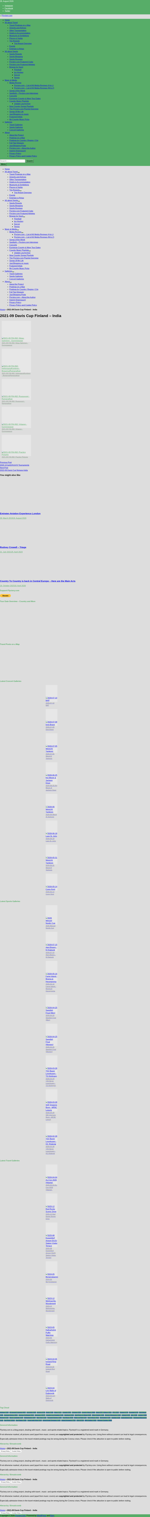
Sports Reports (15, 54)
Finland (124, 1412)
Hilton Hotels (98, 1415)
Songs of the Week (17, 91)
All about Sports (11, 51)
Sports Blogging (16, 57)
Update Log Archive (22, 104)
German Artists (11, 1415)
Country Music (88, 1412)
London (142, 1415)
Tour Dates (21, 1420)
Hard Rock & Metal (83, 1415)
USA (80, 1420)
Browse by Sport (16, 67)
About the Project (16, 135)
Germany (40, 1415)
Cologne (76, 1412)
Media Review (15, 83)
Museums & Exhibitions (19, 36)
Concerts (13, 96)
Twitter (7, 11)
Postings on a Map (17, 138)
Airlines (4, 1412)
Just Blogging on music (19, 114)
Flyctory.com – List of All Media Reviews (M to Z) (34, 88)
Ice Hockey (18, 72)
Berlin (50, 1412)
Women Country (104, 1420)
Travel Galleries (15, 125)
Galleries (8, 122)
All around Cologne (17, 1412)
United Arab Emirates (51, 1420)
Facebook (9, 8)
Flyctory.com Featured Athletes (22, 65)
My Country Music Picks (19, 119)
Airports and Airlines (17, 28)
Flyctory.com (20, 1516)
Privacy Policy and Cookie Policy (23, 156)
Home (7, 20)
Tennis (17, 78)
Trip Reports (14, 41)
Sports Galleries (16, 127)
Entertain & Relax (16, 49)
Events (12, 46)
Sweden (115, 1418)
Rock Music (93, 1418)
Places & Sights (16, 38)
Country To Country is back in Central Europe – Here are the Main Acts (37, 581)
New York (41, 1418)
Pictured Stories (54, 1418)
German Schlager (26, 1415)
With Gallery (90, 1420)
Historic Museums (113, 1415)
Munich (4, 1418)
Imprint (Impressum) (17, 151)
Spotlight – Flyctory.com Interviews (23, 93)
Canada (66, 1412)
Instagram (9, 6)
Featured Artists (15, 117)
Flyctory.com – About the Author (22, 148)
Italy (134, 1415)
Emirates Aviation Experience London (20, 513)
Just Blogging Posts (17, 146)
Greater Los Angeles (55, 1415)
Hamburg (69, 1415)
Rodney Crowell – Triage (13, 547)
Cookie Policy (16, 1451)
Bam (52, 1516)
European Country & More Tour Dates (25, 99)
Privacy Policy (15, 153)
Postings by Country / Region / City (23, 140)
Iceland (125, 1415)
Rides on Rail (80, 1418)
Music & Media (11, 80)
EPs (115, 1412)
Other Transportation (17, 31)
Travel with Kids (34, 1420)
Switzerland (127, 1418)
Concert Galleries (16, 130)
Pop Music (67, 1418)
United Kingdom (68, 1420)
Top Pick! (9, 1420)
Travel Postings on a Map (19, 25)
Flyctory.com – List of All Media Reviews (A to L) (34, 85)
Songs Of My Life (16, 112)
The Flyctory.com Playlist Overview (23, 109)
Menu (3, 164)
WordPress (41, 1516)
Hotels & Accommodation (19, 33)
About (7, 133)
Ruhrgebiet (105, 1418)
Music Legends (16, 1418)
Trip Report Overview (23, 44)
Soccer (17, 75)
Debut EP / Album (104, 1412)
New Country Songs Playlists (21, 106)
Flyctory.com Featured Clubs (21, 62)
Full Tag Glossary (16, 143)
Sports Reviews (15, 59)
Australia (31, 1412)
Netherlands (30, 1418)
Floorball (17, 70)
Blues (58, 1412)
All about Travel (11, 23)
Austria (41, 1412)
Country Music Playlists (19, 101)
